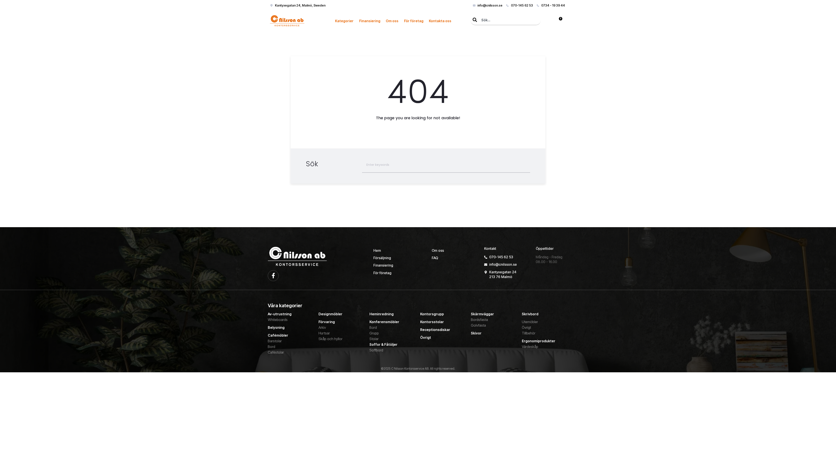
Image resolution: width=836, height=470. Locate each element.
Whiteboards (278, 319)
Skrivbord (530, 314)
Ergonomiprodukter (538, 341)
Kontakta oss (440, 21)
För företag (413, 21)
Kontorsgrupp (432, 314)
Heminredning (381, 314)
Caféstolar (276, 352)
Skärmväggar (482, 314)
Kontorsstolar (432, 322)
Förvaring (327, 322)
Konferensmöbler (384, 322)
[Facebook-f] (273, 275)
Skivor (476, 333)
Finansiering (369, 21)
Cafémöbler (278, 335)
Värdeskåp (530, 346)
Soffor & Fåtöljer (383, 344)
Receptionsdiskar (435, 329)
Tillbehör (528, 333)
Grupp (374, 333)
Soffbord (376, 350)
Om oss (392, 21)
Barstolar (275, 341)
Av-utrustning (280, 314)
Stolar (374, 339)
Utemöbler (530, 322)
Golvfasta (478, 325)
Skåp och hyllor (330, 339)
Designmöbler (330, 314)
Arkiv (322, 327)
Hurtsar (324, 333)
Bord (271, 346)
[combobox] (505, 20)
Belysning (276, 327)
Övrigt (425, 337)
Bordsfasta (479, 319)
